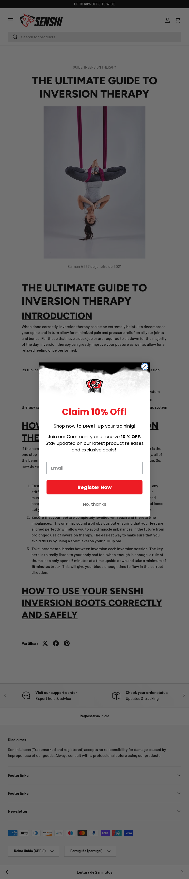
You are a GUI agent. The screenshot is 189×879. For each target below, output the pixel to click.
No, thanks (94, 504)
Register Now (95, 487)
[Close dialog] (145, 366)
